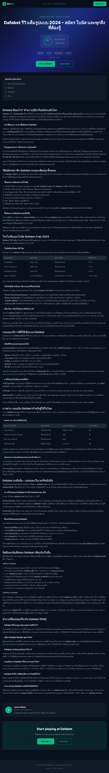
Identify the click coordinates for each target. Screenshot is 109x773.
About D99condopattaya (16, 84)
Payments (11, 92)
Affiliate (60, 768)
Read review (65, 64)
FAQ (9, 96)
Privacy (48, 768)
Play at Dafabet (45, 64)
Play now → (100, 4)
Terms (54, 768)
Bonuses (11, 88)
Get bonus (64, 741)
